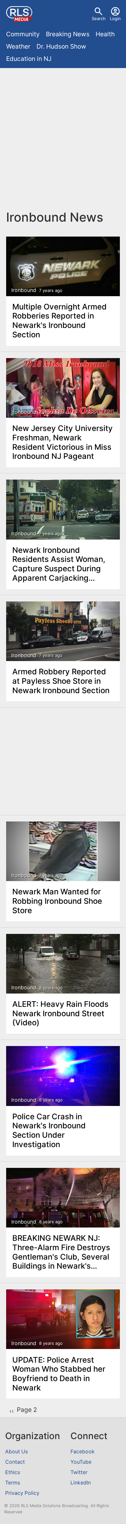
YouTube (80, 1462)
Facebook (82, 1451)
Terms (12, 1483)
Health (105, 34)
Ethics (12, 1472)
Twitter (79, 1472)
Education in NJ (28, 59)
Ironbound (23, 290)
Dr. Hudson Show (61, 46)
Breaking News (67, 34)
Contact (15, 1462)
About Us (16, 1451)
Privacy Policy (22, 1493)
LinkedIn (80, 1483)
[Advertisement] (63, 139)
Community (23, 34)
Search (99, 18)
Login (115, 18)
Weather (18, 46)
